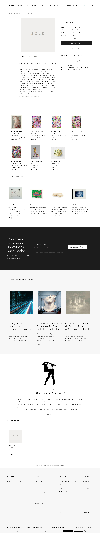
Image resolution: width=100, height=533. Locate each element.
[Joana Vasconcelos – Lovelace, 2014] (58, 152)
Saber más (13, 345)
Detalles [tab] (21, 56)
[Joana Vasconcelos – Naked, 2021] (18, 122)
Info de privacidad (78, 531)
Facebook (86, 485)
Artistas (34, 5)
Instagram (86, 482)
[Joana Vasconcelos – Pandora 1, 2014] (18, 152)
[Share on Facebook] (71, 55)
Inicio (10, 13)
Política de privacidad (57, 527)
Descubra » (50, 414)
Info (58, 5)
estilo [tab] (35, 56)
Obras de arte (43, 5)
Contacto (61, 495)
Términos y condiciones (35, 527)
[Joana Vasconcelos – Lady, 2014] (38, 152)
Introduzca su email (40, 244)
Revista (52, 5)
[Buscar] (84, 5)
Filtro (86, 104)
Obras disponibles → (76, 48)
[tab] (12, 106)
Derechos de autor (13, 527)
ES (89, 5)
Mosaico (74, 30)
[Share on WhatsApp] (81, 55)
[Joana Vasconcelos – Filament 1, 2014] (58, 122)
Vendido (74, 38)
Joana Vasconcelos (26, 13)
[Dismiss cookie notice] (85, 531)
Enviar (86, 512)
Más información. (72, 71)
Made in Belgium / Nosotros (67, 482)
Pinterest (86, 488)
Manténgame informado (76, 43)
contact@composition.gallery (15, 481)
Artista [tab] (29, 56)
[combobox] (74, 5)
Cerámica (74, 27)
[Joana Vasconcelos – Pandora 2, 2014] (78, 122)
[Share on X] (74, 55)
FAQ (60, 485)
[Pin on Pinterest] (78, 55)
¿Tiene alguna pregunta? (74, 61)
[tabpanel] (38, 80)
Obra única (75, 35)
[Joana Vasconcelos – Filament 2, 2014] (38, 122)
